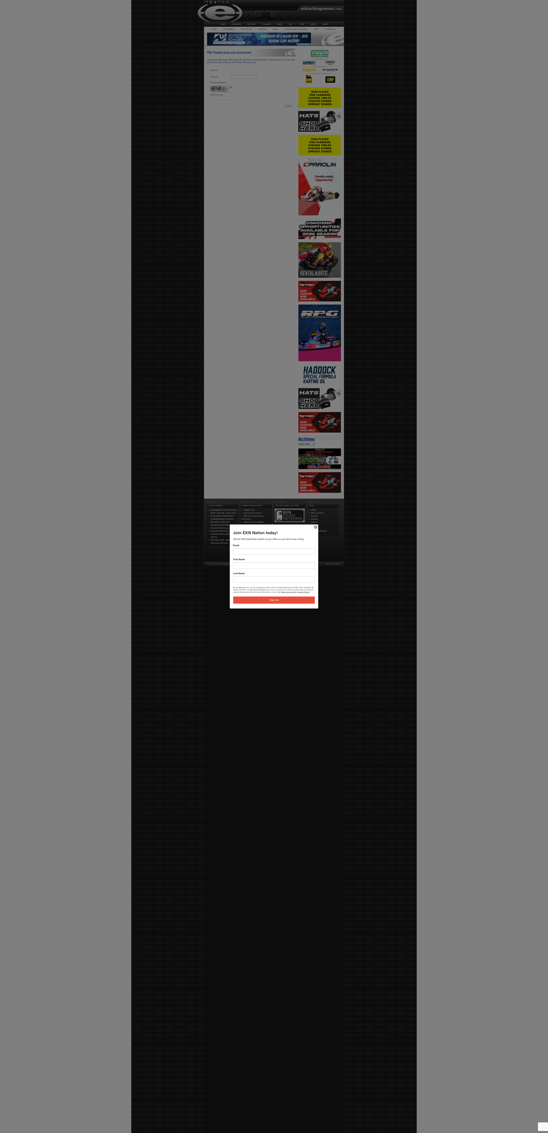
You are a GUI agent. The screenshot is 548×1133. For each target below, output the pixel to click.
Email (236, 545)
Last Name (239, 573)
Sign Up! (274, 600)
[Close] (315, 527)
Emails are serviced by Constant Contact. (295, 592)
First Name (239, 559)
